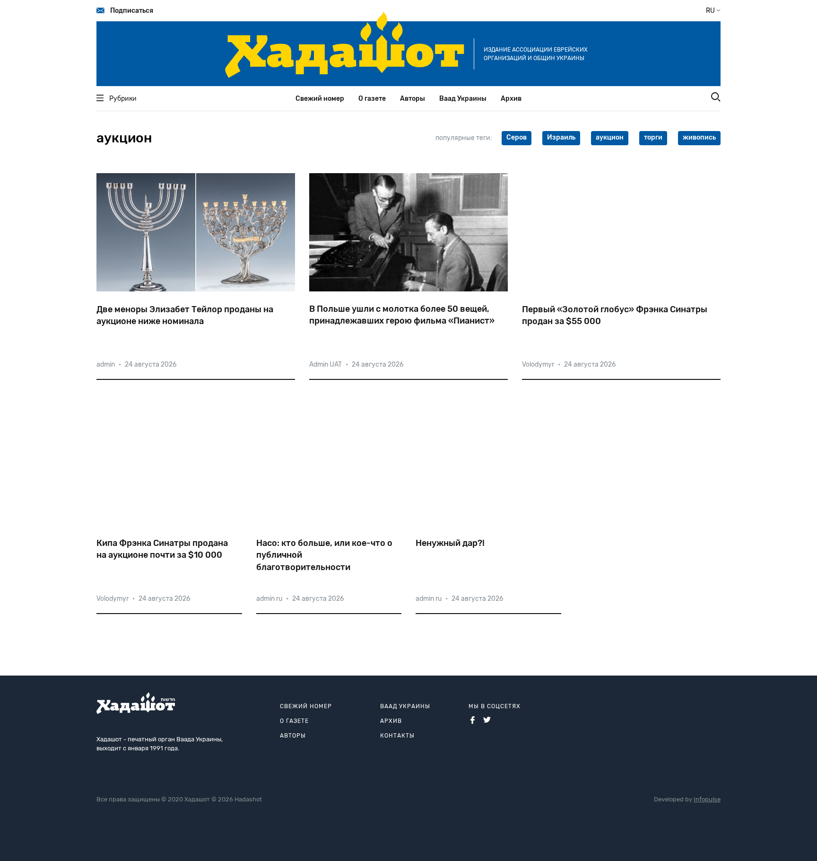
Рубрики (123, 99)
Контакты (397, 735)
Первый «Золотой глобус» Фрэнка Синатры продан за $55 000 (614, 315)
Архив (511, 99)
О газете (372, 99)
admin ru (269, 599)
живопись (699, 137)
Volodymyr (538, 364)
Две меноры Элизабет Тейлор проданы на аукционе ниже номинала (184, 315)
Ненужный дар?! (450, 543)
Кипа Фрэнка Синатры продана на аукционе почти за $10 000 (162, 549)
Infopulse (707, 799)
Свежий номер (320, 99)
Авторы (412, 99)
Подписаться (131, 11)
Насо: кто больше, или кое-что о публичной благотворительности (324, 555)
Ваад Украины (463, 99)
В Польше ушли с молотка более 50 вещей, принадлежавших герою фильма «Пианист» (402, 315)
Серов (516, 137)
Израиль (561, 137)
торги (653, 137)
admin (105, 364)
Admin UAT (325, 364)
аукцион (610, 137)
